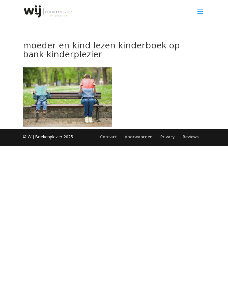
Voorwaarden (139, 137)
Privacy (167, 137)
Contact (108, 137)
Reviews (191, 137)
